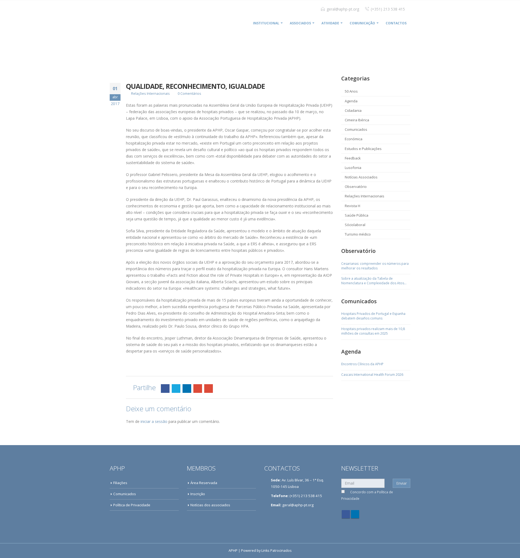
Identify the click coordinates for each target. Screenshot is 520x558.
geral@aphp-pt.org (343, 9)
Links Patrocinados (276, 550)
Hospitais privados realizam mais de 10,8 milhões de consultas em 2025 (373, 331)
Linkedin (355, 514)
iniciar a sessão (154, 421)
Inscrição (197, 493)
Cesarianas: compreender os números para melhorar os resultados (375, 266)
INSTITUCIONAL (266, 23)
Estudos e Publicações (363, 148)
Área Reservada (203, 482)
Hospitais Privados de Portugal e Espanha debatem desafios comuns (373, 316)
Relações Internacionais (150, 93)
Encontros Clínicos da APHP (362, 364)
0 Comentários (189, 93)
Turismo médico (358, 234)
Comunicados (356, 129)
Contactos (396, 23)
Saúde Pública (356, 215)
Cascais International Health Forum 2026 (372, 375)
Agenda (351, 101)
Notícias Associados (361, 177)
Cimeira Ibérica (357, 120)
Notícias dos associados (210, 504)
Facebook (165, 388)
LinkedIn (187, 388)
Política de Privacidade (131, 504)
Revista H (352, 205)
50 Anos (351, 91)
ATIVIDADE (330, 23)
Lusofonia (353, 167)
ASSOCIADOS (300, 23)
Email (208, 388)
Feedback (353, 158)
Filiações (120, 482)
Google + (197, 388)
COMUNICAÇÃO (362, 23)
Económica (353, 138)
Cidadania (353, 110)
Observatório (356, 186)
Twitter (176, 388)
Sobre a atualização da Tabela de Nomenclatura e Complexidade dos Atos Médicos (372, 281)
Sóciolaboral (355, 224)
